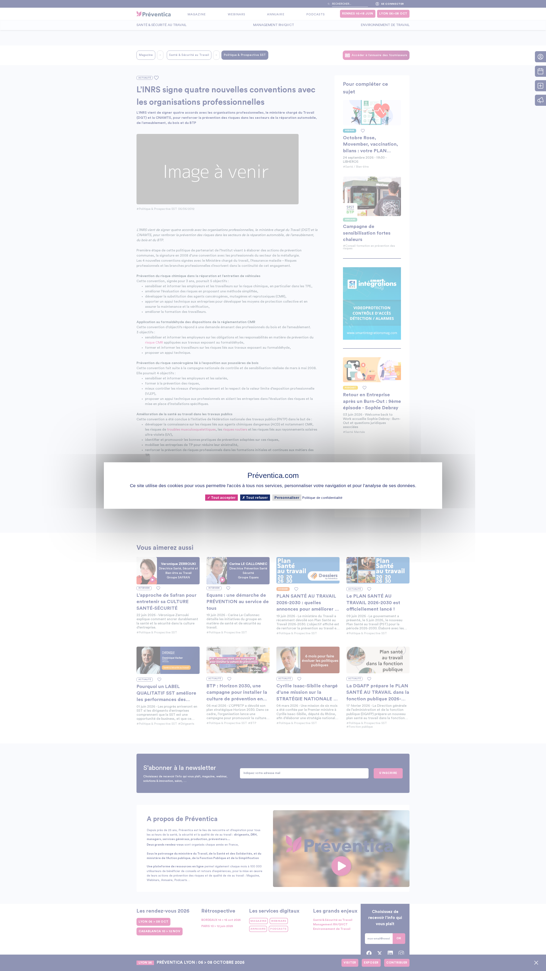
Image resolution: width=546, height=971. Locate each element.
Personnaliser (286, 497)
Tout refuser (256, 497)
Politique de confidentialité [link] (322, 497)
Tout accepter (222, 497)
